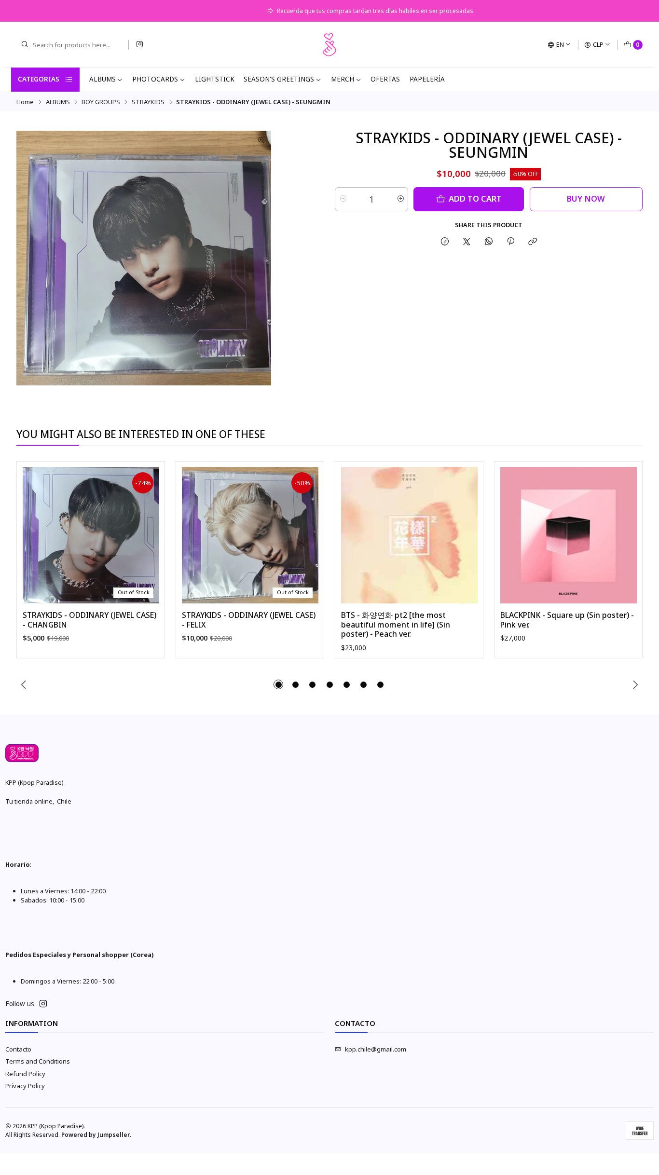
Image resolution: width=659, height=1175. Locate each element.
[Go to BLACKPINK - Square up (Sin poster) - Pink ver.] (568, 535)
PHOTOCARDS (155, 79)
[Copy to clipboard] (532, 241)
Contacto (18, 1049)
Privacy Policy (25, 1085)
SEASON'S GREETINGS (279, 79)
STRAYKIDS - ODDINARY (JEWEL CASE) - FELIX (249, 620)
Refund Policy (25, 1073)
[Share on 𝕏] (466, 241)
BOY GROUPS (101, 102)
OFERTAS (385, 79)
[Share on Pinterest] (510, 241)
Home (25, 102)
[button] (278, 684)
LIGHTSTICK (214, 79)
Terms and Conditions (37, 1061)
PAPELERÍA (427, 79)
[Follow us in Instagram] (139, 45)
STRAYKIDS (148, 102)
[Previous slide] (23, 684)
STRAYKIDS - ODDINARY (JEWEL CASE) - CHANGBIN (89, 620)
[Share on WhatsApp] (488, 241)
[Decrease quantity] (342, 199)
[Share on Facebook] (444, 241)
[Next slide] (635, 684)
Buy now (586, 198)
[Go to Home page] (329, 45)
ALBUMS (102, 79)
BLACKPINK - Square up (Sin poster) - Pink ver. (567, 620)
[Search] (24, 45)
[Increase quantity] (400, 199)
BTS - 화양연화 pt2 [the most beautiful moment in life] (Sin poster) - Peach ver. (395, 624)
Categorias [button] (38, 79)
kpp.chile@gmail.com (375, 1049)
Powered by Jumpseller (95, 1135)
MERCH (342, 79)
